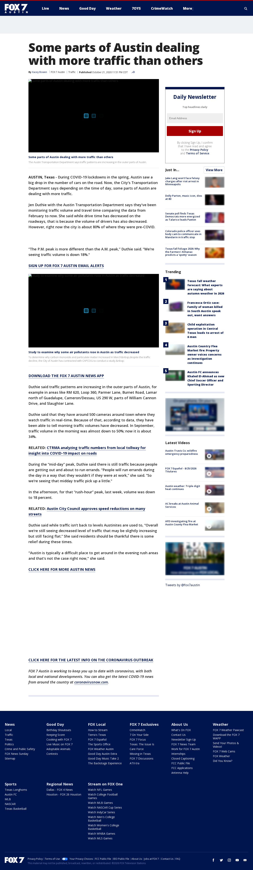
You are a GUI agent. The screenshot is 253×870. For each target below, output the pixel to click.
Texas (8, 739)
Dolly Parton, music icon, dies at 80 (183, 197)
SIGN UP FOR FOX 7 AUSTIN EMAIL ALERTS (66, 265)
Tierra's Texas (97, 735)
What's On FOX (181, 730)
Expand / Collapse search (246, 8)
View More (214, 170)
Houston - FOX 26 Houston (63, 794)
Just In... (172, 169)
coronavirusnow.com (91, 682)
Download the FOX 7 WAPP (226, 736)
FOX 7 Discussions (141, 758)
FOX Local (97, 724)
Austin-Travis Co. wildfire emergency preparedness (181, 452)
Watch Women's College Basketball (103, 827)
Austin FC (11, 794)
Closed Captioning (182, 758)
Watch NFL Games (100, 790)
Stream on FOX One (105, 784)
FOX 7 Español (97, 739)
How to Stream (98, 730)
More (187, 8)
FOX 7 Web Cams (224, 751)
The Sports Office (99, 744)
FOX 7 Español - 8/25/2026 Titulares (180, 469)
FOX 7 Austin (58, 72)
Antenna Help (180, 773)
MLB (8, 799)
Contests (52, 754)
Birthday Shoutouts (58, 730)
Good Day (55, 724)
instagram (229, 860)
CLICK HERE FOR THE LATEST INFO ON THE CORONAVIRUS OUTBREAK (90, 660)
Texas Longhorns (16, 790)
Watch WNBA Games (101, 833)
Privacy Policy (199, 150)
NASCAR (10, 804)
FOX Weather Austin (101, 749)
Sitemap (10, 758)
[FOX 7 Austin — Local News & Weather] (18, 8)
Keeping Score (55, 735)
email (245, 860)
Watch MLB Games (100, 803)
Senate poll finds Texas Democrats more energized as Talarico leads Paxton (182, 216)
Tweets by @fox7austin (182, 585)
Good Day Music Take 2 (103, 758)
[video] (215, 454)
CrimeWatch (137, 730)
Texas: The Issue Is (142, 744)
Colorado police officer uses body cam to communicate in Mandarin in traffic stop (183, 234)
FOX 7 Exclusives (144, 724)
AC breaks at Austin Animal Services (182, 505)
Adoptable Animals (58, 749)
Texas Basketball (15, 809)
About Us (179, 724)
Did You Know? (222, 761)
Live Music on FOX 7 (59, 744)
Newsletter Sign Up (183, 739)
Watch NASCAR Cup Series (105, 807)
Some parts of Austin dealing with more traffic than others (70, 157)
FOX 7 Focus (138, 739)
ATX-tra (134, 763)
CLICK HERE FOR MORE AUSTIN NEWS (61, 569)
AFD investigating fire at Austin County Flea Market (181, 522)
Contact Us (178, 735)
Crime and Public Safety (20, 749)
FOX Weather (221, 756)
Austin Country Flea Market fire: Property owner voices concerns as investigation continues (204, 354)
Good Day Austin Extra (102, 754)
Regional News (59, 784)
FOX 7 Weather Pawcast (228, 730)
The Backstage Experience (105, 763)
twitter (221, 860)
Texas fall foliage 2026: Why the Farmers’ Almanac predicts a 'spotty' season (182, 252)
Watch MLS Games (100, 838)
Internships (178, 754)
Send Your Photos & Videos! (226, 744)
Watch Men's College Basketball (101, 818)
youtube (237, 860)
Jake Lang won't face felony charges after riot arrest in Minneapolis (182, 181)
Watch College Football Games (103, 796)
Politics (9, 744)
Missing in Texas (140, 754)
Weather (220, 724)
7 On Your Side (139, 735)
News (10, 724)
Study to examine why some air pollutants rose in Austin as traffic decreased (83, 352)
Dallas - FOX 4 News (59, 790)
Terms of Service (197, 153)
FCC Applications (182, 768)
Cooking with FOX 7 (59, 739)
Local (8, 730)
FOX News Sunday (16, 754)
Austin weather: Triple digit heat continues (182, 487)
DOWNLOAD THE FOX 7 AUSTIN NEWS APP (66, 375)
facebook (213, 860)
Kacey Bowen (39, 72)
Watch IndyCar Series (101, 812)
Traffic (72, 72)
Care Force (137, 749)
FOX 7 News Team (183, 744)
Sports (10, 784)
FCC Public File (180, 763)
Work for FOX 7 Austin (185, 749)
